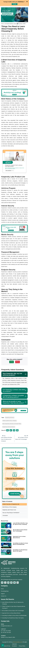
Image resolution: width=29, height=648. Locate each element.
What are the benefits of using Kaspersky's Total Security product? (13, 402)
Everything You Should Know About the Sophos (13, 618)
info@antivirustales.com (6, 626)
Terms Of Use (7, 646)
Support (3, 594)
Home (2, 589)
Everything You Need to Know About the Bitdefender (14, 615)
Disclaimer (14, 646)
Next (21, 437)
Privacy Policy (22, 646)
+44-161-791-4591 (7, 632)
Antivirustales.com (18, 642)
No (18, 362)
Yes (12, 362)
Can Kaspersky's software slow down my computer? (14, 390)
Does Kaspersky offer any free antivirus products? (12, 374)
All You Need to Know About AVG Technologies (13, 611)
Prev (6, 438)
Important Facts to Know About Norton (11, 613)
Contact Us (3, 596)
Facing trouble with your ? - (14, 3)
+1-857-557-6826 (6, 631)
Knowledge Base (5, 591)
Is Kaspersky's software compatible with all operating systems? (13, 396)
